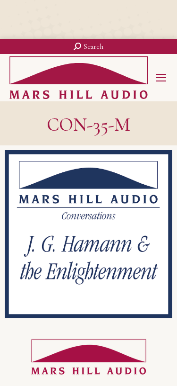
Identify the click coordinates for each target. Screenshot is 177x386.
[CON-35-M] (88, 234)
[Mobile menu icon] (161, 77)
